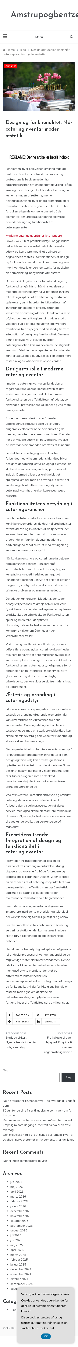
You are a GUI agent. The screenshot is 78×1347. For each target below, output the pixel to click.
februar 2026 (19, 1201)
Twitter (50, 1015)
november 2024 (20, 1274)
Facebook (22, 1015)
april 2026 (16, 1191)
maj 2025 (16, 1245)
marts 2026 (18, 1196)
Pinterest (23, 1021)
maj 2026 (16, 1187)
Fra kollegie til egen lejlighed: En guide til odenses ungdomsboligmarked (58, 1045)
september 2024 (21, 1284)
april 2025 (16, 1250)
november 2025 (20, 1216)
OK (46, 1336)
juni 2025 (16, 1240)
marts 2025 (18, 1255)
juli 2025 (15, 1235)
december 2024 (20, 1269)
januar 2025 (18, 1264)
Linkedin (50, 1021)
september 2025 (21, 1225)
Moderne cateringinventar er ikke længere (34, 235)
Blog (13, 1310)
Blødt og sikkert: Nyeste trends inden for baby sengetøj (21, 1042)
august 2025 (18, 1230)
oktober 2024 (19, 1279)
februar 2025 (19, 1259)
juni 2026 (16, 1182)
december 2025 (20, 1211)
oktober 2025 (19, 1221)
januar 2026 (18, 1206)
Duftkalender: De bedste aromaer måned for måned (37, 1120)
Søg (5, 1070)
